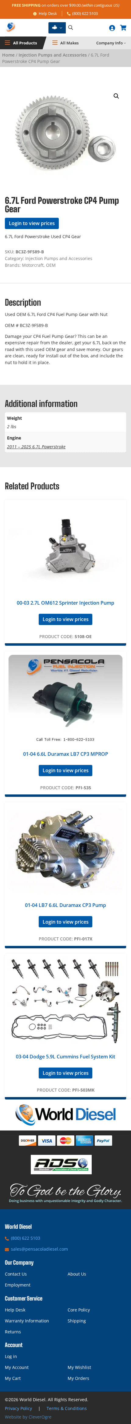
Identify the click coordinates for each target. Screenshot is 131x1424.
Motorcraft (33, 265)
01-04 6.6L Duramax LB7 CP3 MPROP (65, 754)
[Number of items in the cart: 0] (123, 27)
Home (8, 55)
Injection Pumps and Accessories (53, 55)
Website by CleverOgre (28, 1417)
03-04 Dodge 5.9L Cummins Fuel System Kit (65, 1056)
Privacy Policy (18, 1408)
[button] (116, 96)
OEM (51, 265)
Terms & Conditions (67, 1408)
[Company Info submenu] (125, 43)
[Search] (71, 27)
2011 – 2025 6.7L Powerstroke (36, 447)
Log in (11, 1356)
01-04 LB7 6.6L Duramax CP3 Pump (65, 905)
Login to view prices (32, 223)
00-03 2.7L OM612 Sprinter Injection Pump (65, 602)
